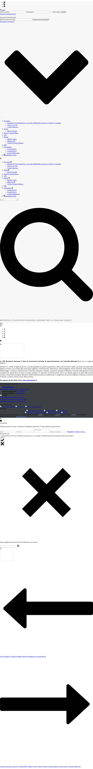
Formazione (8, 147)
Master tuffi (11, 141)
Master (6, 137)
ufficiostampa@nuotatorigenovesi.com (13, 399)
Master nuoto (12, 139)
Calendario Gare (10, 155)
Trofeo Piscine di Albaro (15, 143)
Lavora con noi (12, 125)
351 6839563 (21, 391)
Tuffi (5, 135)
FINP (5, 145)
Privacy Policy (21, 417)
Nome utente (4, 12)
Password (30, 12)
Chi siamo (7, 121)
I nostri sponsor (12, 127)
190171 (73, 415)
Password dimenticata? (8, 14)
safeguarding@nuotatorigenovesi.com (13, 401)
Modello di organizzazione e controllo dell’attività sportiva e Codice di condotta (34, 123)
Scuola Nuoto (12, 149)
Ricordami (56, 12)
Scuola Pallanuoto (13, 153)
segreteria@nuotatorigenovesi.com (12, 397)
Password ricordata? (7, 22)
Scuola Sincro (12, 151)
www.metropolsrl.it (30, 380)
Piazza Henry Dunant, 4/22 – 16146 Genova (14, 389)
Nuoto (6, 129)
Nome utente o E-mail (7, 20)
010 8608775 (20, 393)
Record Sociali (12, 131)
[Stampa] (0, 341)
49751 (58, 415)
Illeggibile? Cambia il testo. (76, 432)
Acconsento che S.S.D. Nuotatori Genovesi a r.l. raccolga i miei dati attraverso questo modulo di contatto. (38, 436)
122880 (40, 415)
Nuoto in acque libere (11, 133)
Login (3, 10)
